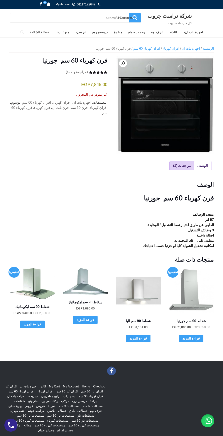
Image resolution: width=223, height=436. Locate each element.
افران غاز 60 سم (92, 391)
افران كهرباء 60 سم (146, 48)
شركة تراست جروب (170, 15)
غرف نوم (157, 32)
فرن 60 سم (79, 108)
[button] (123, 63)
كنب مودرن (17, 410)
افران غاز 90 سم (67, 391)
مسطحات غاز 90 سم (84, 420)
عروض (81, 32)
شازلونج (33, 401)
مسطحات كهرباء (57, 420)
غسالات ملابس (56, 410)
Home (86, 386)
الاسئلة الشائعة (40, 32)
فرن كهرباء (42, 108)
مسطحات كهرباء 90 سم (49, 425)
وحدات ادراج (65, 430)
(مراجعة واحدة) (77, 72)
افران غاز (11, 386)
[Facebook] (41, 4)
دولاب (65, 401)
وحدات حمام (136, 32)
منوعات (63, 32)
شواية (52, 406)
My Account (63, 4)
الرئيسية (208, 48)
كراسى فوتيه (35, 410)
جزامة (94, 401)
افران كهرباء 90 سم (91, 396)
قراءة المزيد (191, 338)
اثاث (174, 32)
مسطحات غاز (86, 415)
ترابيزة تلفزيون (50, 396)
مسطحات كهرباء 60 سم (83, 425)
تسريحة (33, 396)
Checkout (99, 386)
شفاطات (19, 401)
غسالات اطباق (78, 410)
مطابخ (118, 32)
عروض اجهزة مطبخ (20, 406)
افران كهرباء (171, 48)
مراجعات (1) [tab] (182, 165)
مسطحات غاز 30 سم (60, 415)
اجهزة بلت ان (194, 32)
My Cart (54, 386)
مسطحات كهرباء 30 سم (28, 420)
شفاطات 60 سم (93, 406)
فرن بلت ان (60, 108)
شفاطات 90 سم (69, 406)
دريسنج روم (100, 32)
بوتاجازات (69, 396)
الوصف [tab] (202, 165)
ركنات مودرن (49, 401)
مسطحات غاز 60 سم (30, 415)
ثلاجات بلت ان (16, 396)
